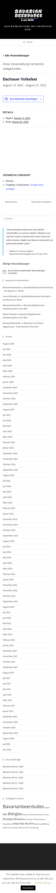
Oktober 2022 (9, 595)
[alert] (28, 271)
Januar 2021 (8, 711)
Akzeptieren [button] (28, 887)
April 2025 (7, 431)
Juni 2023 (7, 552)
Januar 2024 (8, 513)
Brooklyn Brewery (14, 819)
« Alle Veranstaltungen (16, 55)
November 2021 (10, 656)
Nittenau (6, 828)
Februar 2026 (9, 376)
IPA (31, 823)
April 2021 (7, 694)
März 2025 (7, 436)
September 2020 (10, 733)
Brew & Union (43, 814)
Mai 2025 (7, 425)
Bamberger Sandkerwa (41, 201)
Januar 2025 (8, 447)
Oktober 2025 (9, 398)
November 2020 (10, 722)
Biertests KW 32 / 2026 (13, 777)
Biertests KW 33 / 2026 (13, 772)
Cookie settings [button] (43, 882)
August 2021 (8, 672)
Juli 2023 (6, 546)
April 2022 (7, 628)
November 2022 (10, 590)
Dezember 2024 (10, 453)
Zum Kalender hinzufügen (23, 98)
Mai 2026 (7, 360)
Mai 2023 (7, 557)
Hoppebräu (7, 824)
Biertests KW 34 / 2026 (13, 766)
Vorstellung (34, 828)
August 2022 (8, 606)
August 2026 (8, 343)
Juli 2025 (6, 415)
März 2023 (7, 568)
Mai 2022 (7, 623)
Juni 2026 (7, 354)
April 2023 (7, 563)
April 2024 (7, 497)
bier (5, 814)
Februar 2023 (9, 574)
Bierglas (15, 813)
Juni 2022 (7, 617)
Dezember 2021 (10, 650)
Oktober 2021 (9, 661)
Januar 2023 (8, 579)
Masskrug (37, 824)
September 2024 (10, 469)
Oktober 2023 (9, 530)
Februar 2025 (9, 442)
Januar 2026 (8, 382)
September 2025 (10, 404)
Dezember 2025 (10, 387)
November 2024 (10, 458)
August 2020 (8, 738)
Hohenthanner (39, 819)
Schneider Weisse (17, 828)
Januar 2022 (8, 645)
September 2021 (10, 667)
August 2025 (8, 409)
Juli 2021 (6, 678)
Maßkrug (45, 824)
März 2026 (7, 371)
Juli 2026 (6, 349)
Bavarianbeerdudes (12, 287)
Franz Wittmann (10, 296)
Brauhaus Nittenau (29, 814)
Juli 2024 (6, 480)
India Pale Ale (20, 823)
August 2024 (8, 475)
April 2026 (7, 365)
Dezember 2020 (10, 716)
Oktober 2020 (9, 727)
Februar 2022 (9, 639)
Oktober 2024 (9, 464)
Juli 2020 (6, 744)
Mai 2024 (7, 491)
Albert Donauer (10, 314)
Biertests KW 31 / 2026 (13, 783)
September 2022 (10, 601)
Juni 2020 (7, 749)
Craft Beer (29, 819)
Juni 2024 (7, 486)
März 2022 (7, 634)
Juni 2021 (7, 683)
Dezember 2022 (10, 585)
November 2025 (10, 393)
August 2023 (8, 541)
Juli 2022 (6, 612)
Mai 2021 (7, 689)
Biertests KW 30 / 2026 (13, 788)
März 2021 (7, 700)
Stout (27, 828)
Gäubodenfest (11, 201)
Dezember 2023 (10, 519)
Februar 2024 (9, 508)
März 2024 (7, 502)
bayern (47, 807)
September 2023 (10, 535)
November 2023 (10, 524)
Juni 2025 (7, 420)
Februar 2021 (9, 705)
